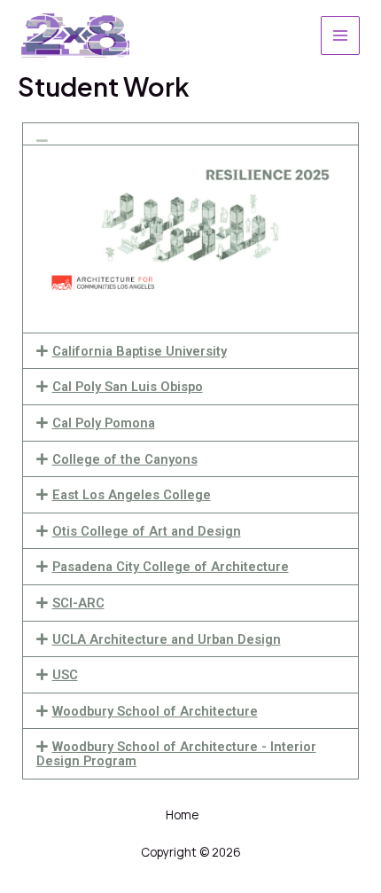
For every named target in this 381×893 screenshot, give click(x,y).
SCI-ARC (78, 603)
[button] (190, 134)
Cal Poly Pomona (103, 423)
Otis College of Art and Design (146, 531)
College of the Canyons (125, 459)
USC (65, 675)
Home (182, 814)
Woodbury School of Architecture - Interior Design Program (176, 754)
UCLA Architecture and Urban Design (166, 639)
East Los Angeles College (131, 495)
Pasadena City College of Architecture (170, 567)
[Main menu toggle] (340, 35)
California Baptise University (139, 351)
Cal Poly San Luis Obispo (127, 387)
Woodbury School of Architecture (155, 711)
